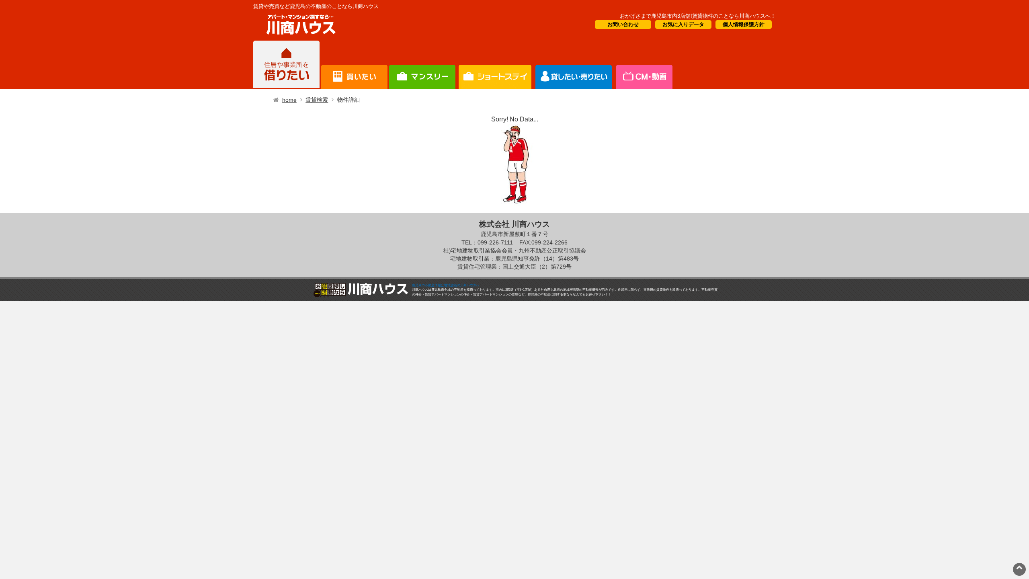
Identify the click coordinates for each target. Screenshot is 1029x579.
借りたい (286, 65)
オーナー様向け (495, 65)
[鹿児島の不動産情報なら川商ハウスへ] (299, 36)
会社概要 (644, 65)
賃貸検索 (316, 99)
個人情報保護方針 (744, 24)
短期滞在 (422, 65)
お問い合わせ (623, 24)
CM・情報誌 (574, 65)
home (289, 99)
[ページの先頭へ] (1019, 567)
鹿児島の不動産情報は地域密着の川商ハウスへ (446, 285)
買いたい (354, 65)
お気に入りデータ (683, 24)
